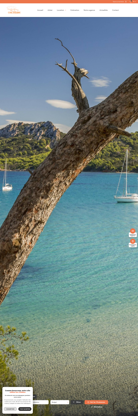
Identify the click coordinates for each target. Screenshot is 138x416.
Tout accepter (25, 409)
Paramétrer (10, 409)
